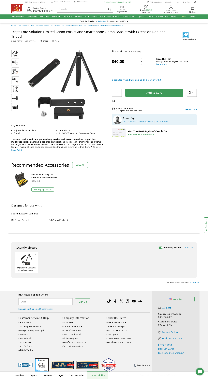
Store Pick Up (165, 344)
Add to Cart (154, 93)
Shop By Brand (25, 346)
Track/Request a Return (29, 326)
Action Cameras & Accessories (41, 26)
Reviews (48, 375)
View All (80, 165)
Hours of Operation (71, 330)
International (24, 338)
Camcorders (23, 26)
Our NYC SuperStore (72, 326)
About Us (168, 2)
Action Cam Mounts (63, 26)
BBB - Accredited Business (25, 365)
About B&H (67, 322)
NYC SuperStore (156, 2)
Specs (34, 375)
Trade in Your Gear (172, 338)
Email (23, 302)
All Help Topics (25, 350)
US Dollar (177, 299)
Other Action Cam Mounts (82, 26)
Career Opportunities (72, 346)
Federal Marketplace (116, 322)
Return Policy (24, 322)
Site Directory (24, 342)
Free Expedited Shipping (171, 352)
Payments (23, 334)
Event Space (112, 334)
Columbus (102, 21)
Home (13, 26)
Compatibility (98, 375)
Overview (19, 375)
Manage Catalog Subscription (32, 330)
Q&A (61, 375)
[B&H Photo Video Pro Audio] (18, 8)
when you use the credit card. (172, 61)
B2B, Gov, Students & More (35, 2)
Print (57, 41)
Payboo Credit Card (71, 334)
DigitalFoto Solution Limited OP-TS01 (108, 26)
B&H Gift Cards (166, 348)
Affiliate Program (70, 338)
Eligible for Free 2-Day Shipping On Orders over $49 (136, 80)
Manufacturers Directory (74, 342)
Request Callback (170, 332)
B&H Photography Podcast (118, 342)
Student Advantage (115, 326)
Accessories (77, 375)
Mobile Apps (143, 365)
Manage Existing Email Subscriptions (35, 309)
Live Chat (186, 2)
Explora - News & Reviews (118, 338)
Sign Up (83, 301)
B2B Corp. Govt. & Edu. (117, 330)
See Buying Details (43, 189)
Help (177, 2)
